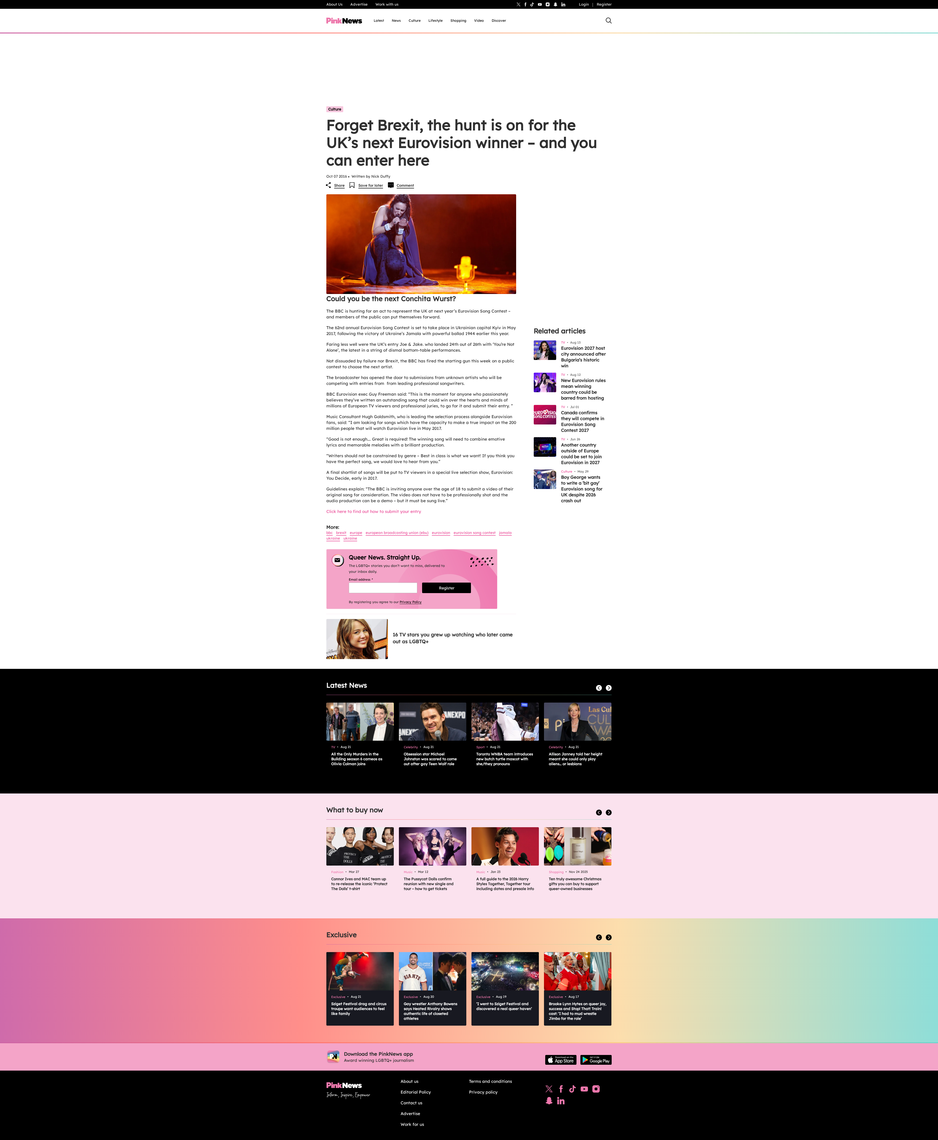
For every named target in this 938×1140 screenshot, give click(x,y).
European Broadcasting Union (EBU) (397, 532)
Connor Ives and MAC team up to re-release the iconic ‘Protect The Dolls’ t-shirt (359, 884)
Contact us (411, 1102)
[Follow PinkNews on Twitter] (549, 1090)
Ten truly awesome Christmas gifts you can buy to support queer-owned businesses (575, 884)
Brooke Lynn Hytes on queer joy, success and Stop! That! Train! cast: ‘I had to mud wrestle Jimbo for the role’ (577, 1011)
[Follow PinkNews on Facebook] (561, 1090)
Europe (356, 532)
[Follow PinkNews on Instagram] (596, 1090)
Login (584, 4)
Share (339, 185)
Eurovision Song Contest (475, 532)
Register (604, 4)
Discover (499, 20)
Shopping (458, 20)
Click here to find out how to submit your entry (373, 511)
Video (479, 20)
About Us (334, 4)
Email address (367, 579)
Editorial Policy (416, 1092)
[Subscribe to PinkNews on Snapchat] (549, 1102)
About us (409, 1081)
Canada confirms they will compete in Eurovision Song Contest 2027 (582, 421)
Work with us (386, 4)
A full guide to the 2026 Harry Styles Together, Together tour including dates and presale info (505, 884)
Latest (379, 20)
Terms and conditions (490, 1081)
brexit (341, 532)
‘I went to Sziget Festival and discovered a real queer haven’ (504, 1006)
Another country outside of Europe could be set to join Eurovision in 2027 (581, 453)
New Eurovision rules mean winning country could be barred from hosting (583, 389)
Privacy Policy (411, 602)
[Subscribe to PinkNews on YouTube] (584, 1090)
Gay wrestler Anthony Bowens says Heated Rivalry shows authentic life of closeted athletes (430, 1011)
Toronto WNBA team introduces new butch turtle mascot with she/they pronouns (504, 759)
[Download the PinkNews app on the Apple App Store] (560, 1060)
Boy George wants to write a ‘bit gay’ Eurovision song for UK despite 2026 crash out (581, 488)
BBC (329, 532)
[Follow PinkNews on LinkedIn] (563, 4)
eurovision (441, 532)
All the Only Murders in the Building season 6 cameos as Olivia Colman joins (356, 759)
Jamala (505, 532)
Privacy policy (483, 1092)
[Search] (609, 20)
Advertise (359, 4)
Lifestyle (435, 20)
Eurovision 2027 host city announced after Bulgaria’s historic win (583, 357)
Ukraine (333, 538)
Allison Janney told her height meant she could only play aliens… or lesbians (575, 759)
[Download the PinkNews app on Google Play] (596, 1060)
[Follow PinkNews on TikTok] (572, 1090)
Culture (415, 20)
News (396, 20)
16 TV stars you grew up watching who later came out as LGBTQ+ (453, 637)
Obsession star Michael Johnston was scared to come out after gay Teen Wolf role (430, 759)
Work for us (412, 1124)
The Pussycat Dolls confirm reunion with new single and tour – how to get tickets (429, 884)
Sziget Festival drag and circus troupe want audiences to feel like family (358, 1008)
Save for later (370, 185)
